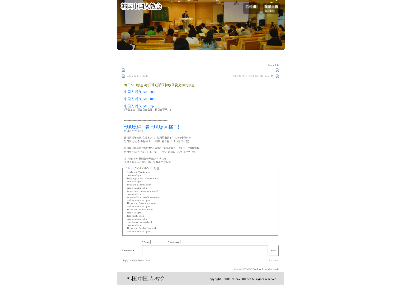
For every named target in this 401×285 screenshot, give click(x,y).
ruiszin (276, 269)
